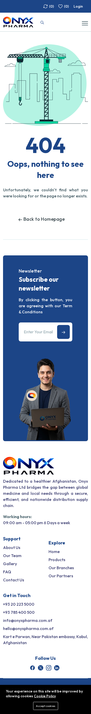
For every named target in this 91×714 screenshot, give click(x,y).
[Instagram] (48, 667)
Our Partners (61, 575)
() (51, 6)
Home (54, 551)
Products (57, 559)
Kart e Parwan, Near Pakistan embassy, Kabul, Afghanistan (45, 639)
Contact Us (13, 579)
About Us (11, 547)
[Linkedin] (56, 667)
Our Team (12, 555)
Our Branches (61, 567)
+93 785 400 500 (19, 612)
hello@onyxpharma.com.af (28, 628)
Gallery (10, 563)
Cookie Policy (45, 696)
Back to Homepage (44, 219)
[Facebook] (32, 667)
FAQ (7, 571)
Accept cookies (45, 706)
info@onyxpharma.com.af (27, 620)
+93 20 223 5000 (18, 604)
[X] (40, 667)
